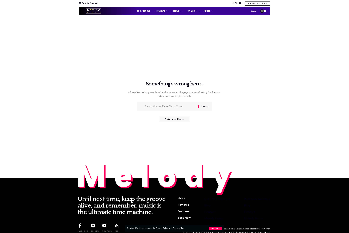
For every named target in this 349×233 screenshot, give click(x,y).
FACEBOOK (83, 231)
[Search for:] (170, 106)
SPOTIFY (95, 231)
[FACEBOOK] (80, 225)
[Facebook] (232, 3)
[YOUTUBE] (104, 225)
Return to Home (174, 119)
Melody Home (213, 218)
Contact (210, 212)
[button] (215, 228)
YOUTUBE (107, 231)
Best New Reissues (217, 199)
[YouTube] (240, 3)
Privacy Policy (162, 228)
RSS (116, 231)
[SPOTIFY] (93, 225)
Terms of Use (178, 228)
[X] (236, 3)
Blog (207, 205)
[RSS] (117, 225)
